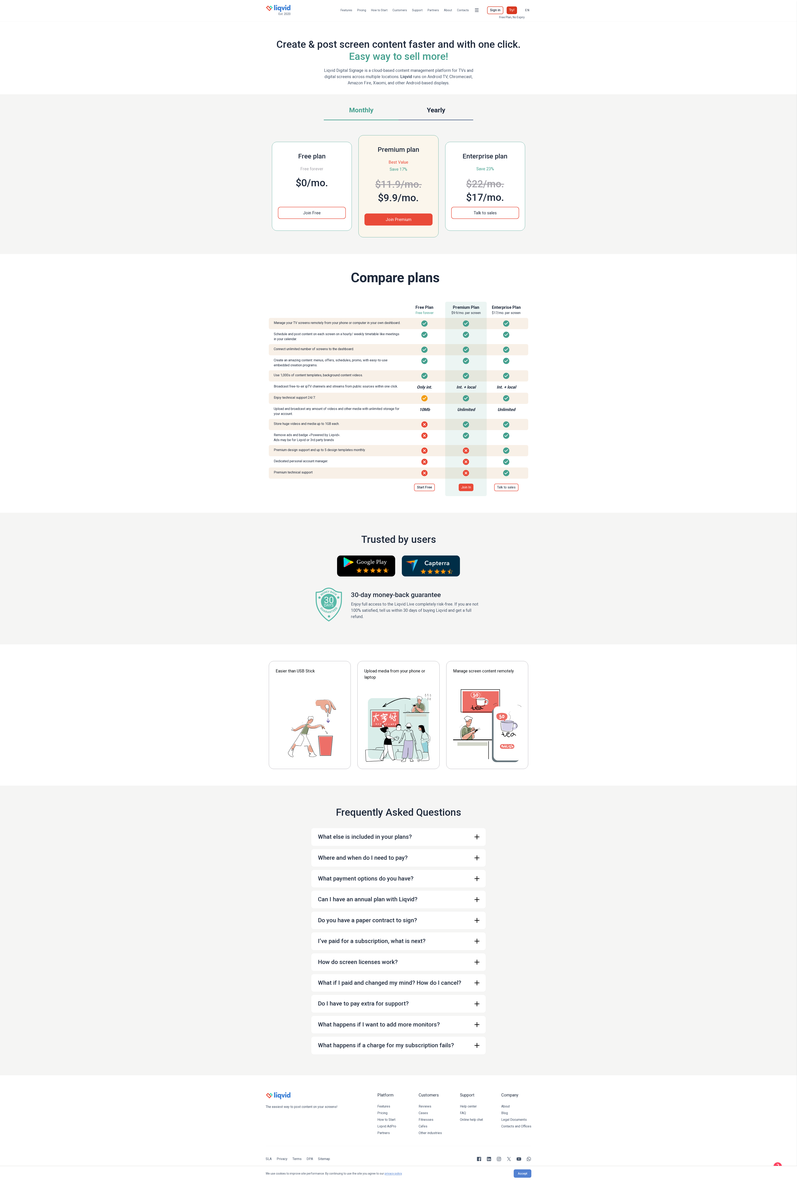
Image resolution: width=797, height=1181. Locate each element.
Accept (522, 1173)
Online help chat (471, 1120)
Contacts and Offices (516, 1126)
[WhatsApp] (528, 1158)
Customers (399, 10)
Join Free (312, 212)
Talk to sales (485, 212)
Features (346, 10)
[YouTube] (518, 1158)
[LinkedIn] (489, 1158)
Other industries (430, 1133)
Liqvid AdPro (386, 1126)
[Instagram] (498, 1158)
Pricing (361, 10)
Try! (512, 10)
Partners (433, 10)
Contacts (463, 10)
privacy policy (393, 1173)
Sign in (495, 10)
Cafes (423, 1126)
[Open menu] (476, 10)
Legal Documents (514, 1120)
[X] (508, 1158)
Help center (468, 1106)
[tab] (361, 111)
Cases (423, 1113)
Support (417, 10)
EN (527, 10)
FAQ (463, 1113)
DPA (310, 1159)
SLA (269, 1159)
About (448, 10)
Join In (466, 487)
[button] (485, 213)
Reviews (425, 1106)
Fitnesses (426, 1120)
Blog (504, 1113)
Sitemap (324, 1159)
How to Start (379, 10)
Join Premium (398, 219)
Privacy (282, 1159)
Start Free (424, 487)
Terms (297, 1159)
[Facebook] (479, 1158)
